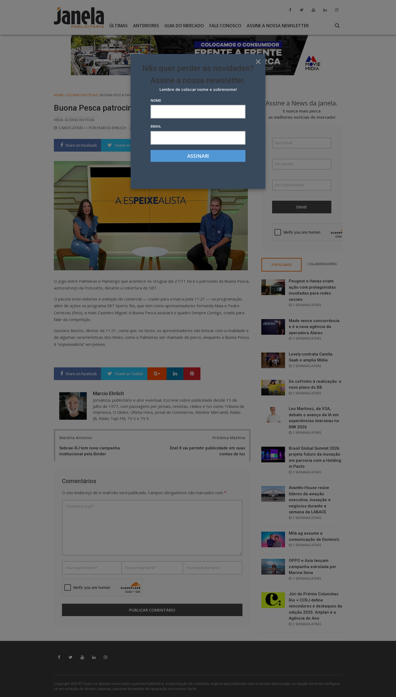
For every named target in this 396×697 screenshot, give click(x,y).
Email (156, 126)
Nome (156, 100)
